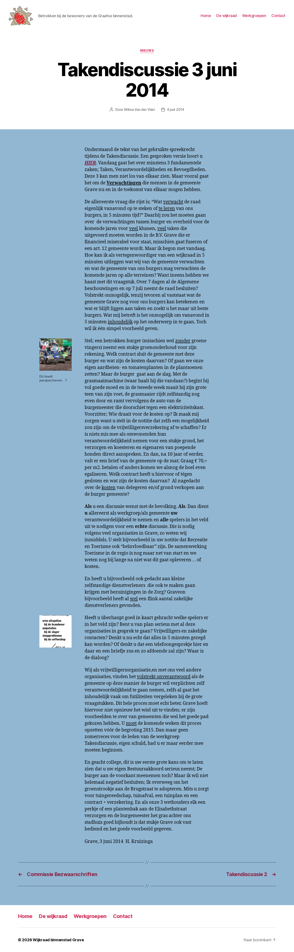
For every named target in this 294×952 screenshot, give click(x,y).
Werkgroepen (254, 15)
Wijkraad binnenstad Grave (58, 940)
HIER (90, 163)
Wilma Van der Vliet (139, 109)
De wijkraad (226, 15)
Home (206, 15)
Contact (278, 15)
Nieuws (147, 50)
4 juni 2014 (175, 109)
